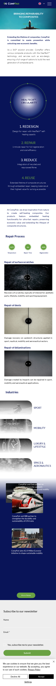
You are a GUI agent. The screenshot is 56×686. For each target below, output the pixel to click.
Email (6, 632)
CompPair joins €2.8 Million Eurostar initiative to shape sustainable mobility (27, 552)
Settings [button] (28, 681)
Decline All (15, 676)
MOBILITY (39, 427)
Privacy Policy (34, 669)
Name (6, 620)
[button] (51, 26)
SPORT (37, 407)
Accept (41, 676)
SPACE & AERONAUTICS (42, 464)
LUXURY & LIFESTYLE (40, 445)
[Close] (52, 663)
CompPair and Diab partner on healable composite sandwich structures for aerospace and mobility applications (34, 488)
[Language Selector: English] (41, 3)
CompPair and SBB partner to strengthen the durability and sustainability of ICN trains (24, 518)
